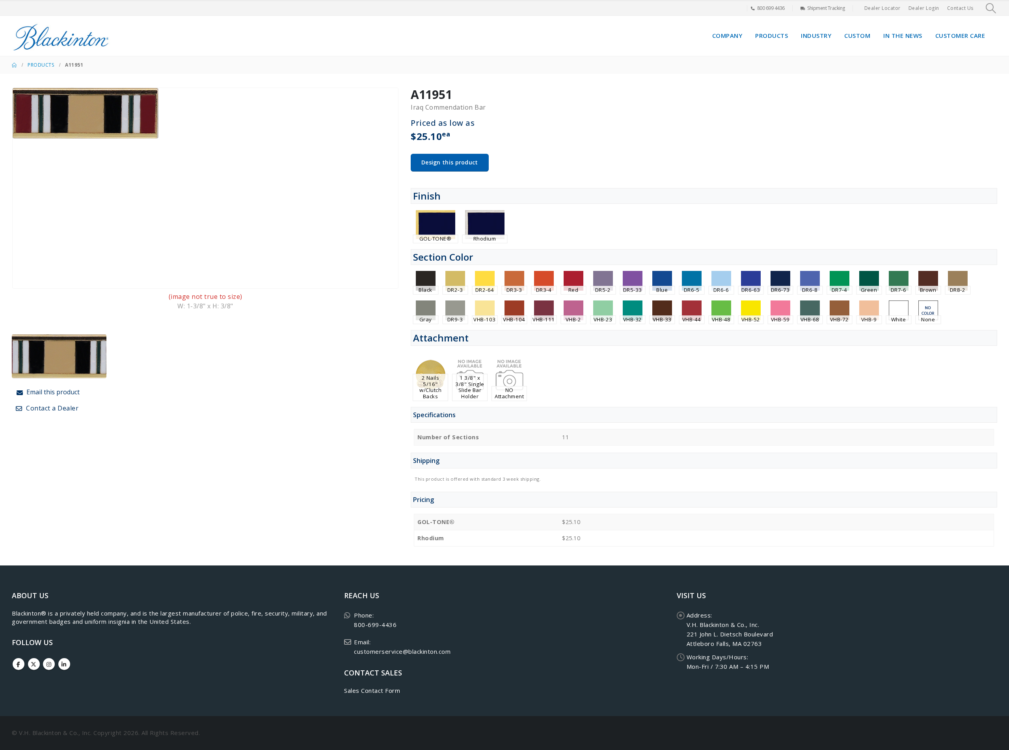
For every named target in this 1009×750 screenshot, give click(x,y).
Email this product (52, 392)
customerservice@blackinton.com (402, 651)
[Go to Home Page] (14, 65)
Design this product (449, 162)
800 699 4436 (771, 8)
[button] (991, 8)
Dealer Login (923, 8)
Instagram (49, 664)
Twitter (34, 664)
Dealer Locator (882, 8)
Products (771, 35)
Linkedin (64, 664)
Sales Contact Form (372, 690)
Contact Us (960, 8)
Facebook (18, 664)
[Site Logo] (61, 35)
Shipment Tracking (826, 8)
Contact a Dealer (51, 408)
